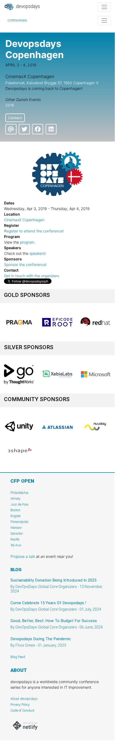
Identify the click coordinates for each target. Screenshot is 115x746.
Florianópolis (19, 522)
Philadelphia (19, 493)
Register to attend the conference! (34, 231)
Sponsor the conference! (25, 264)
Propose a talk (22, 556)
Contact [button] (15, 117)
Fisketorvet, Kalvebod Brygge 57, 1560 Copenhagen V (51, 82)
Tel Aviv (15, 545)
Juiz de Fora (19, 504)
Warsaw (16, 528)
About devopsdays (24, 699)
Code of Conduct (22, 710)
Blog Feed (17, 657)
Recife (14, 539)
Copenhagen (17, 20)
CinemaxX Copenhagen (24, 219)
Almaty (15, 499)
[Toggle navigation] (104, 7)
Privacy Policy (20, 705)
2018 (9, 105)
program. (27, 242)
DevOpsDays (27, 6)
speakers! (37, 253)
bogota (15, 516)
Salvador (16, 533)
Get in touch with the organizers (31, 275)
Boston (15, 510)
